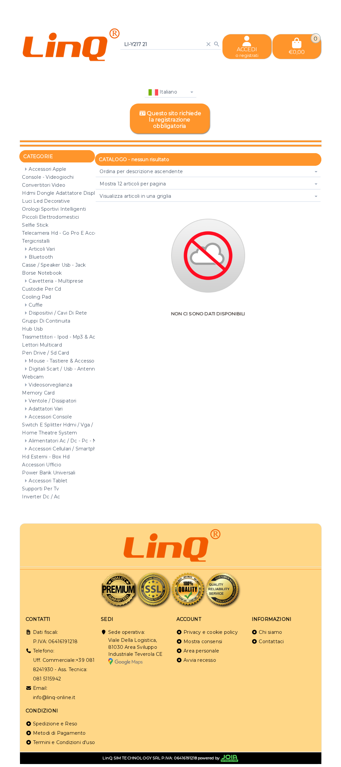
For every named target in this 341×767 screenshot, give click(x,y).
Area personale (201, 651)
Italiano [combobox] (167, 92)
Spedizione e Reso (55, 724)
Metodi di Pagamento (59, 733)
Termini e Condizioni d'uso (64, 742)
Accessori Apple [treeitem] (47, 169)
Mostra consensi (202, 641)
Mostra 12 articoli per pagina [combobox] (133, 184)
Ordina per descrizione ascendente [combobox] (141, 171)
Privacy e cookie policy (210, 632)
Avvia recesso (199, 660)
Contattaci (271, 641)
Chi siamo (270, 632)
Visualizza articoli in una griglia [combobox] (135, 196)
